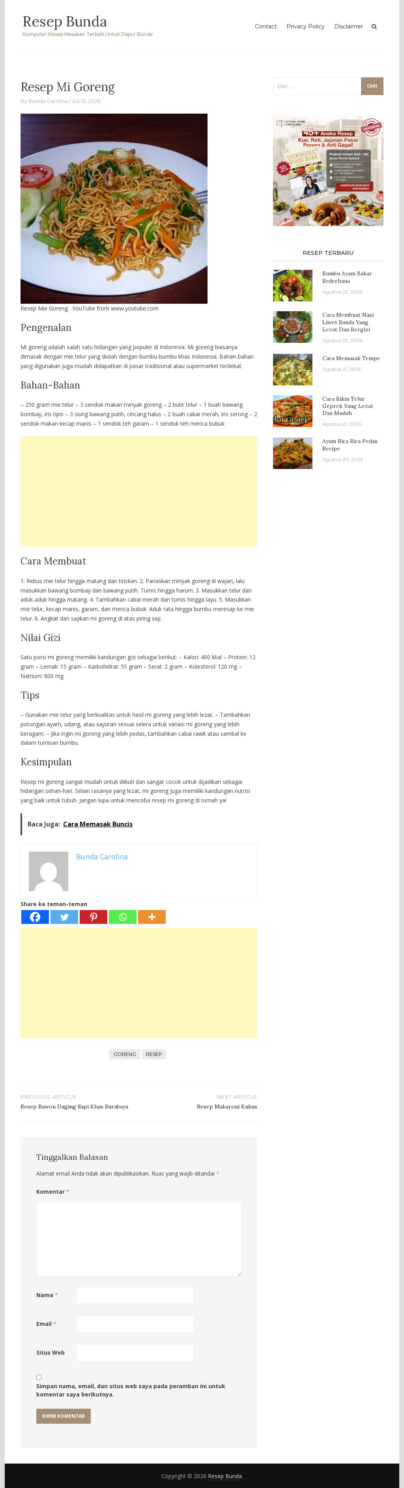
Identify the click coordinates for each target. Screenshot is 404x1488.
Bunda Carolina (48, 101)
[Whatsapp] (123, 917)
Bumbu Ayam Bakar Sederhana (347, 277)
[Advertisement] (139, 491)
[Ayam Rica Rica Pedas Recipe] (292, 452)
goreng (125, 1054)
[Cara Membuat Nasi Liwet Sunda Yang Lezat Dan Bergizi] (292, 326)
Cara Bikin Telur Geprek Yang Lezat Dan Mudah (347, 406)
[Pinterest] (93, 917)
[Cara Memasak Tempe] (292, 369)
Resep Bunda (64, 21)
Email (46, 1323)
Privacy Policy (305, 26)
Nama (47, 1295)
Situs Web (50, 1352)
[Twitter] (64, 917)
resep (154, 1054)
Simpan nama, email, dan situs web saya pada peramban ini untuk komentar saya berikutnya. (130, 1390)
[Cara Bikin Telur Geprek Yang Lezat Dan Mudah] (292, 410)
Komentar (52, 1191)
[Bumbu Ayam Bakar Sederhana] (292, 285)
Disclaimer (348, 26)
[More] (152, 917)
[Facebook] (35, 917)
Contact (266, 26)
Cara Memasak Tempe (351, 358)
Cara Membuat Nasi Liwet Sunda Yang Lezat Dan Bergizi (348, 322)
